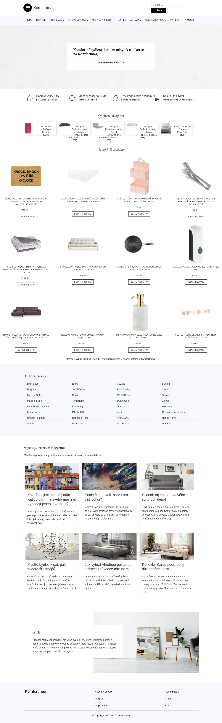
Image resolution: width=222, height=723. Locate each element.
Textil (120, 20)
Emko (75, 383)
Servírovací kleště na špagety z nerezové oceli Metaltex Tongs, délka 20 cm (196, 201)
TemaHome (78, 401)
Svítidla (174, 20)
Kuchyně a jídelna (102, 20)
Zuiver (165, 401)
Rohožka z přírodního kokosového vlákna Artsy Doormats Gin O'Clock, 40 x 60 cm (26, 201)
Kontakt (169, 705)
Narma (120, 406)
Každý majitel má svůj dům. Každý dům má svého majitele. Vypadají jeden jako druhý (51, 499)
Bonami (166, 383)
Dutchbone (123, 401)
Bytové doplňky (77, 20)
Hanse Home (169, 418)
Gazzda (121, 383)
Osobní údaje (172, 691)
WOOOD (77, 423)
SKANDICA (78, 389)
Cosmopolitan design (173, 412)
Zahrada (134, 20)
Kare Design (123, 389)
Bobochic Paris (80, 418)
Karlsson (32, 412)
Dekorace (56, 20)
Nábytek (41, 20)
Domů (29, 20)
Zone (120, 412)
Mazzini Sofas (34, 395)
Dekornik (167, 423)
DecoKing (77, 406)
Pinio (75, 395)
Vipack (31, 423)
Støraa (165, 389)
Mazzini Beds (34, 401)
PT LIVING (78, 412)
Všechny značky (104, 691)
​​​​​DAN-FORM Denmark (39, 406)
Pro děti (189, 20)
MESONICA (123, 395)
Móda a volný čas (154, 20)
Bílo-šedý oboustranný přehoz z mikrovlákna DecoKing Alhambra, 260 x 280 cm (26, 270)
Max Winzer (123, 423)
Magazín (99, 698)
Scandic (166, 395)
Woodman (167, 406)
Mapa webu (101, 705)
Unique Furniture (36, 418)
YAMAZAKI (123, 418)
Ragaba (31, 389)
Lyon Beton (33, 383)
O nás (168, 698)
